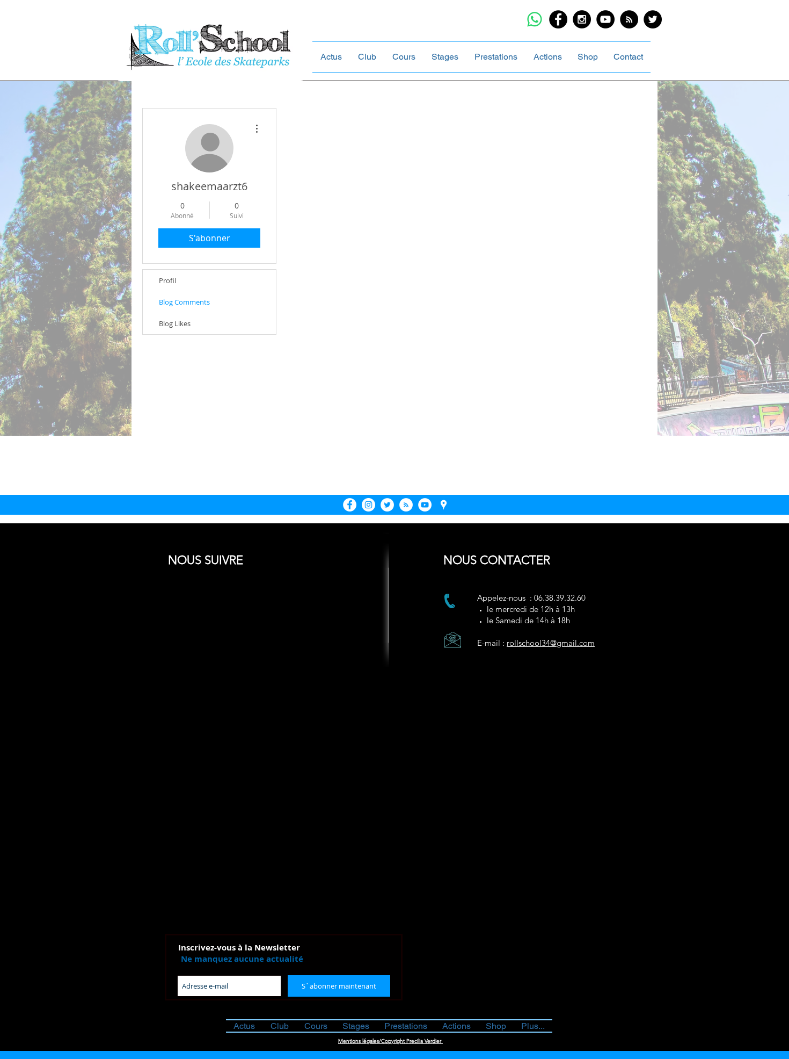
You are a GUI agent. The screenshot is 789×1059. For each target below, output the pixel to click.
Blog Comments (184, 302)
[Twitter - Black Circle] (653, 19)
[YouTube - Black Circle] (605, 19)
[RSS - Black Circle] (629, 19)
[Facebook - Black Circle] (558, 19)
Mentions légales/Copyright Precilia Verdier (390, 1041)
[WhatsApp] (534, 19)
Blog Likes (175, 323)
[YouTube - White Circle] (425, 505)
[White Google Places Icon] (443, 505)
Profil (167, 280)
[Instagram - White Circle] (368, 505)
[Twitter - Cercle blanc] (387, 505)
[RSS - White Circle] (406, 505)
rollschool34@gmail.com (551, 643)
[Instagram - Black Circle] (582, 19)
